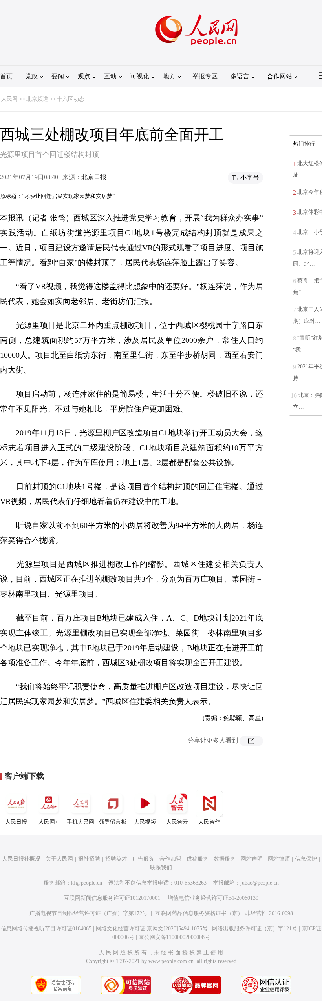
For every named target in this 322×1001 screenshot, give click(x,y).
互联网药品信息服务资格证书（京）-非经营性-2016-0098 (224, 913)
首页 (6, 76)
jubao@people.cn (259, 883)
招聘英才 (116, 859)
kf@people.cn (86, 883)
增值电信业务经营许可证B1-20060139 (213, 898)
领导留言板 (112, 822)
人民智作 (209, 822)
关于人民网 (59, 859)
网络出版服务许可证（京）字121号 (254, 929)
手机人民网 (80, 822)
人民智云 (177, 822)
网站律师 (279, 859)
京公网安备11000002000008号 (174, 937)
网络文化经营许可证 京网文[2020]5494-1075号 (152, 929)
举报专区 (205, 76)
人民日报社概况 (21, 859)
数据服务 (225, 859)
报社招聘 (89, 859)
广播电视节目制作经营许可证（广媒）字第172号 (88, 913)
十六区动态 (70, 99)
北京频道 (37, 99)
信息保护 (306, 859)
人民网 (9, 99)
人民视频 (145, 822)
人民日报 (16, 822)
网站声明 (252, 859)
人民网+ (48, 822)
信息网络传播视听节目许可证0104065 (46, 929)
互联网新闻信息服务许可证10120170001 (112, 898)
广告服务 (143, 859)
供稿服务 (198, 859)
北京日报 (93, 177)
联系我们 (161, 867)
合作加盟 (170, 859)
